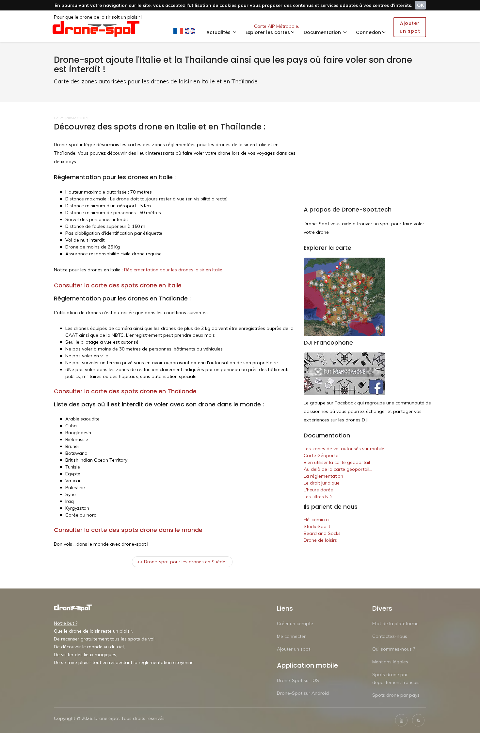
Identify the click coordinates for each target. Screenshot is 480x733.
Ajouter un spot (293, 649)
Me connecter (291, 636)
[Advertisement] (367, 160)
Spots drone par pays (396, 695)
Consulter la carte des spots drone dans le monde (128, 530)
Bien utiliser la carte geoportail (337, 462)
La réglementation (323, 476)
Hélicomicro (316, 519)
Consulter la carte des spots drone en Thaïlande (125, 391)
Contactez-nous (389, 636)
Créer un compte (295, 623)
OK (420, 5)
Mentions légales (390, 662)
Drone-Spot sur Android (303, 693)
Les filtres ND (318, 497)
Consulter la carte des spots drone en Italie (118, 285)
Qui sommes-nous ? (393, 649)
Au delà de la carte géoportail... (338, 469)
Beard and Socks (322, 533)
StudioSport (317, 526)
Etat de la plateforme (395, 623)
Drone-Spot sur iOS (298, 680)
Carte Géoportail (322, 455)
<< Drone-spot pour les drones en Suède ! (182, 562)
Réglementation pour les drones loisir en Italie (173, 270)
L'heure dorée (318, 490)
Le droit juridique (322, 483)
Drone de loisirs (320, 540)
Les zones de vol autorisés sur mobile (344, 449)
